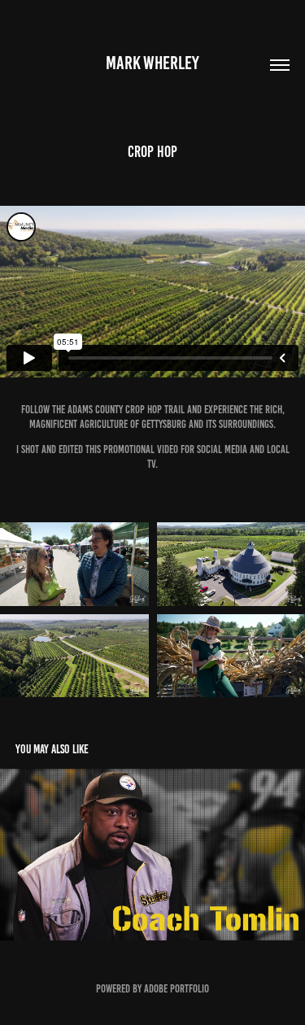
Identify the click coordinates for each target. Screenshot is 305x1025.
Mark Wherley (152, 63)
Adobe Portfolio (176, 989)
